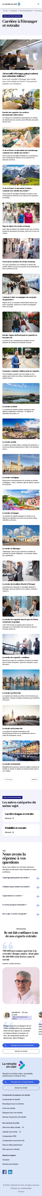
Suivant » (35, 779)
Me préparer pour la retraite (13, 1104)
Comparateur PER (9, 1136)
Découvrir (8, 818)
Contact (21, 1192)
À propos (6, 1160)
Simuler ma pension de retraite (14, 1117)
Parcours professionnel (12, 16)
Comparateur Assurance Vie (13, 1140)
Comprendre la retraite (11, 1099)
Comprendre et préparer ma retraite (16, 1095)
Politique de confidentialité (21, 1188)
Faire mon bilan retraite (11, 1127)
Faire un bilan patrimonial (12, 1145)
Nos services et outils (10, 1123)
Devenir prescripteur (10, 1164)
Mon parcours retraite (10, 1149)
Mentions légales (9, 1155)
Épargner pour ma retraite (12, 1113)
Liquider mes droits (9, 1132)
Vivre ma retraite (8, 1108)
